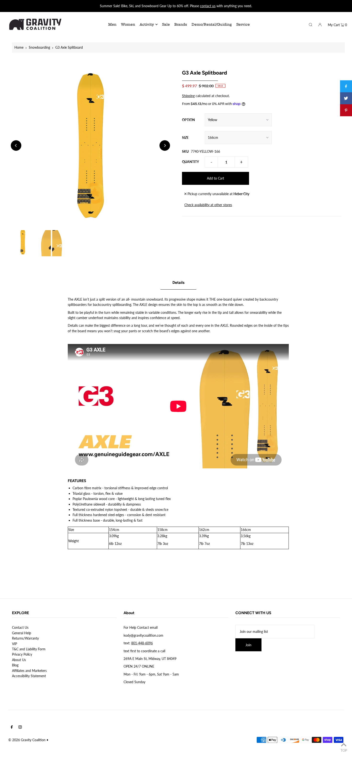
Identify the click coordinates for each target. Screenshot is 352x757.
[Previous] (16, 145)
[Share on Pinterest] (346, 110)
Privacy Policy (22, 654)
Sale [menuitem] (166, 24)
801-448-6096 (142, 643)
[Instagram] (20, 727)
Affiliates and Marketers (29, 671)
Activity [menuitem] (147, 24)
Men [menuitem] (112, 24)
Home (18, 47)
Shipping (188, 96)
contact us (208, 6)
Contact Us (20, 627)
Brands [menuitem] (180, 24)
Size (185, 137)
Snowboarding (39, 47)
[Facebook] (12, 727)
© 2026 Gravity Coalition (26, 740)
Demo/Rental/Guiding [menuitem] (212, 24)
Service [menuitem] (243, 24)
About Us (19, 660)
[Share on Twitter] (346, 98)
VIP (14, 644)
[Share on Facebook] (346, 86)
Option (188, 120)
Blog (15, 665)
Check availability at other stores (208, 205)
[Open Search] (310, 24)
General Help (21, 633)
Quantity (190, 162)
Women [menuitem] (128, 24)
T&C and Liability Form (28, 649)
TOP (344, 750)
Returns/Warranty (25, 638)
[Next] (164, 145)
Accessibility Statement (29, 676)
